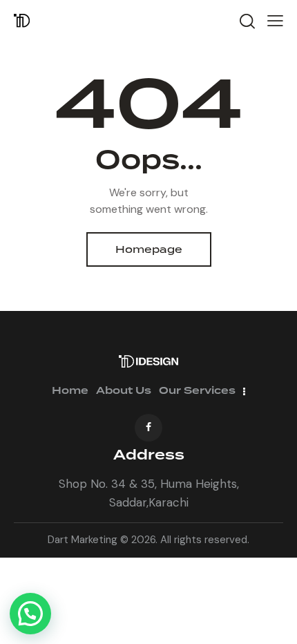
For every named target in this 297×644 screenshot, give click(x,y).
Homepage (148, 249)
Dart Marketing (82, 540)
